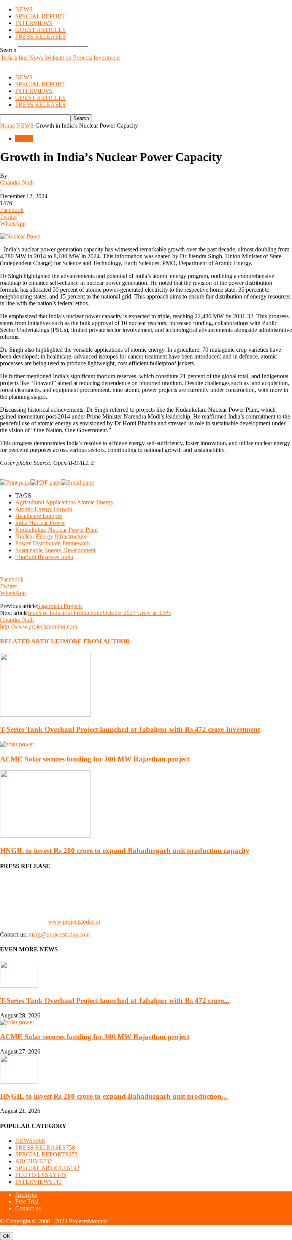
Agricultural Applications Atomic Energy (64, 502)
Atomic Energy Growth (43, 509)
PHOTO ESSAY (40, 1175)
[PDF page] (45, 482)
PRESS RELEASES (40, 36)
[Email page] (77, 482)
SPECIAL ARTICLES (47, 1168)
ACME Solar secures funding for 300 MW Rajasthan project (94, 759)
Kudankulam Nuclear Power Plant (56, 529)
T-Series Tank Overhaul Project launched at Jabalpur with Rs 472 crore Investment (130, 729)
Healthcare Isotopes (38, 516)
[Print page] (15, 482)
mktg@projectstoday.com (59, 934)
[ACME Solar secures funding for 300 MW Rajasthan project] (17, 744)
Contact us (28, 1208)
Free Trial (26, 1201)
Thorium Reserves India (44, 557)
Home (7, 125)
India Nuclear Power (40, 523)
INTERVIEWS (33, 23)
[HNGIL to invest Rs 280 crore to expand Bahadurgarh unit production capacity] (45, 835)
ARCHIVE (33, 1161)
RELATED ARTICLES (31, 641)
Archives (26, 1194)
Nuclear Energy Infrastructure (51, 536)
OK (6, 1236)
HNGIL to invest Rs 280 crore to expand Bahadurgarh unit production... (113, 1096)
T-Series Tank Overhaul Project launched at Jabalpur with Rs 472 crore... (115, 1001)
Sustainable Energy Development (55, 550)
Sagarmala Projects (60, 606)
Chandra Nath (17, 182)
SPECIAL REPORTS (46, 1154)
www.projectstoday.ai (74, 921)
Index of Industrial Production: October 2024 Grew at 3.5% (99, 613)
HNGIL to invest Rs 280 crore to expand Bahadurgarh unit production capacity (124, 851)
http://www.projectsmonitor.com (38, 626)
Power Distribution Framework (52, 543)
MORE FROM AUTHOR (96, 641)
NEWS (24, 9)
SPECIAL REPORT (40, 16)
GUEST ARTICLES (40, 30)
